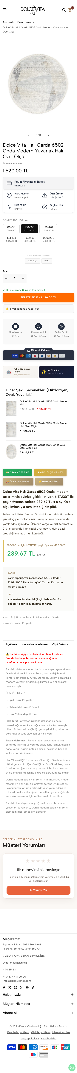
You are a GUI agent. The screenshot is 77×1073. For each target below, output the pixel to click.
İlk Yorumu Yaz (38, 890)
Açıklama (11, 644)
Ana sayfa (8, 22)
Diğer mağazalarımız (15, 962)
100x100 (29, 229)
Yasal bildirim (48, 1038)
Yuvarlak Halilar (12, 623)
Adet (6, 271)
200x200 (49, 239)
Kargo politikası (30, 1038)
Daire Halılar (24, 22)
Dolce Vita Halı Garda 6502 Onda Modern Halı (44, 403)
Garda (55, 617)
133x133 (11, 239)
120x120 (48, 229)
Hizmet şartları (61, 1032)
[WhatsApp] (72, 1067)
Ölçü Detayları (60, 644)
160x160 (30, 239)
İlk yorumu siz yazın (13, 163)
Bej (13, 617)
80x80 (11, 229)
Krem (6, 617)
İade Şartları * (56, 197)
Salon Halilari (42, 617)
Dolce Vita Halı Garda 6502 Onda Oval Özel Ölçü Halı (42, 446)
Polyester (27, 623)
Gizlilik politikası (40, 1032)
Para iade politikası (18, 1032)
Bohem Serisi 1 (25, 617)
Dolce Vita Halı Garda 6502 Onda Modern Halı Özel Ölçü (44, 425)
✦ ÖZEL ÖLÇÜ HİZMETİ (50, 472)
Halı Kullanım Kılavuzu (34, 644)
